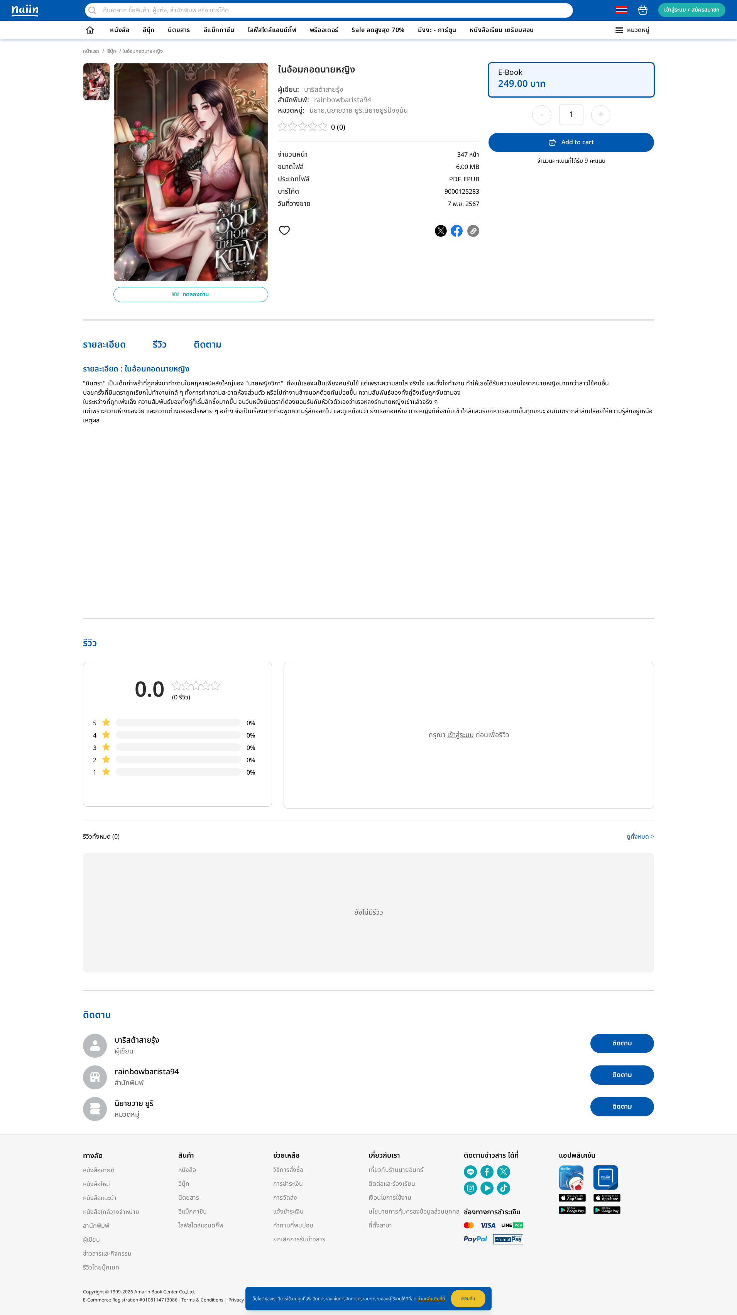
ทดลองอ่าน (196, 294)
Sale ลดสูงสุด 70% (378, 30)
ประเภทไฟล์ (293, 179)
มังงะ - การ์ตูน (437, 30)
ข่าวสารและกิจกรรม (107, 1253)
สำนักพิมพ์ (96, 1226)
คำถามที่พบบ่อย (293, 1225)
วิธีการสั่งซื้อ (288, 1170)
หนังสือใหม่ (96, 1184)
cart (642, 10)
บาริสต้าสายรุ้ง (323, 89)
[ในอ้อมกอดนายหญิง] (441, 231)
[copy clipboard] (473, 231)
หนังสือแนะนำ (100, 1198)
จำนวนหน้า (293, 154)
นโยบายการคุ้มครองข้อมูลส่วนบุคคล (414, 1211)
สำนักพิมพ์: (293, 100)
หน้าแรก (91, 51)
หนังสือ (119, 30)
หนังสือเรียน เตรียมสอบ (502, 30)
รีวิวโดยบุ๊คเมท (101, 1267)
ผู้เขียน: (288, 89)
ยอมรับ (468, 1298)
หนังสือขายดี (99, 1170)
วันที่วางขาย (294, 204)
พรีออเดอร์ (324, 30)
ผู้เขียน (91, 1239)
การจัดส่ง (285, 1197)
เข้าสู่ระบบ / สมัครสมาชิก (692, 10)
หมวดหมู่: (291, 110)
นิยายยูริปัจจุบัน (386, 110)
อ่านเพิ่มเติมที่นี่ (431, 1298)
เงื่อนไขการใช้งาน (389, 1197)
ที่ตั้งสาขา (380, 1225)
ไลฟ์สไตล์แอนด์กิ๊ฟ (272, 30)
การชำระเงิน (288, 1183)
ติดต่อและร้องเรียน (391, 1183)
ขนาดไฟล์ (291, 167)
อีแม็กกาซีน (219, 30)
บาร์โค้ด (288, 191)
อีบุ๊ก (149, 30)
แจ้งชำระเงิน (288, 1211)
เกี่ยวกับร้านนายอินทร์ (395, 1170)
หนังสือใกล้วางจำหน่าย (111, 1212)
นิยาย (317, 110)
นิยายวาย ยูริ (344, 110)
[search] (92, 10)
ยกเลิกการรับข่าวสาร (299, 1239)
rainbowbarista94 (342, 100)
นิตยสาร (179, 30)
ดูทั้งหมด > (640, 836)
